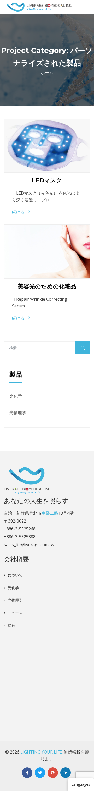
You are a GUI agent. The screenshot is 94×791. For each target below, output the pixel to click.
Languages (81, 784)
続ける (19, 212)
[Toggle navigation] (83, 7)
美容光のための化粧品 (47, 286)
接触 (11, 625)
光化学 (15, 396)
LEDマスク (47, 180)
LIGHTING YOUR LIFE (41, 752)
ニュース (15, 612)
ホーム (47, 72)
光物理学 (17, 412)
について (15, 575)
